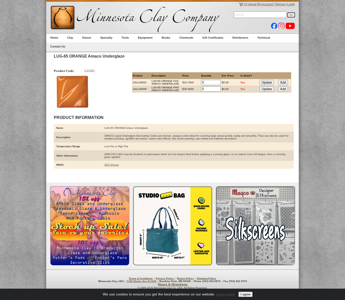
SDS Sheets (111, 164)
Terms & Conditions (141, 278)
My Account (265, 4)
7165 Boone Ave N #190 (142, 281)
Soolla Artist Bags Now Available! (173, 226)
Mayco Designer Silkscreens (255, 226)
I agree (245, 294)
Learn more (225, 294)
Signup (280, 4)
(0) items (250, 4)
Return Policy (185, 278)
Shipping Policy (206, 278)
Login (291, 4)
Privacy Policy (165, 278)
